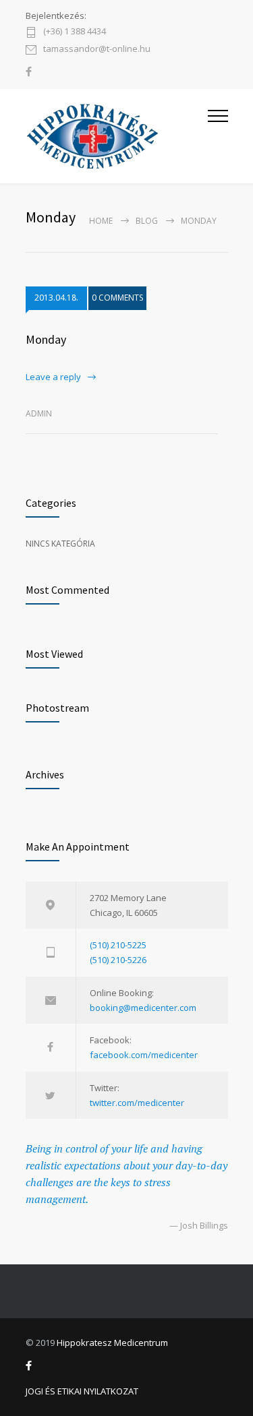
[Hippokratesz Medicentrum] (117, 136)
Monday (46, 339)
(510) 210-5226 (118, 960)
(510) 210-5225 (118, 945)
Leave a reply (53, 377)
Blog (147, 220)
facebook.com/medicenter (144, 1055)
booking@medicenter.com (143, 1008)
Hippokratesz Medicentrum (112, 1342)
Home (101, 220)
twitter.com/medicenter (137, 1103)
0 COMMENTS (117, 297)
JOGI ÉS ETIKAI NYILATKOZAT (82, 1391)
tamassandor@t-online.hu (96, 49)
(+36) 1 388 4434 (74, 32)
